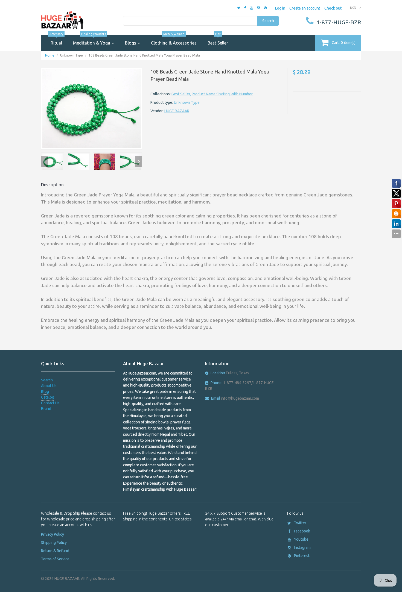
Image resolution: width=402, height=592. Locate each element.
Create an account (304, 8)
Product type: (161, 102)
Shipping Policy (54, 542)
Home (49, 55)
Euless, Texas (230, 373)
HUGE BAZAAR (176, 111)
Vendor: (157, 111)
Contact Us (50, 403)
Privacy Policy (52, 534)
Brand (46, 409)
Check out (333, 8)
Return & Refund (55, 551)
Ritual (56, 40)
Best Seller (218, 40)
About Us (49, 386)
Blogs (130, 42)
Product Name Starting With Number (222, 94)
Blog (45, 391)
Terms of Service (55, 559)
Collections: (160, 94)
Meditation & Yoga (91, 40)
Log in (280, 8)
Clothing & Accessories (174, 40)
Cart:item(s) (344, 42)
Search (268, 21)
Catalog (47, 397)
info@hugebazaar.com (235, 398)
